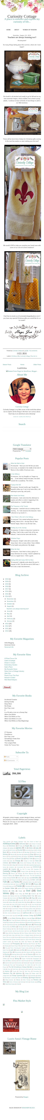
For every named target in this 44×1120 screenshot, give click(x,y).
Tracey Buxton (37, 969)
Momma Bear (6, 926)
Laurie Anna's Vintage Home (19, 908)
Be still (37, 850)
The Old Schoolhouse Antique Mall (19, 967)
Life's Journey (8, 913)
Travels (14, 971)
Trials (20, 971)
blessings (19, 854)
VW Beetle (32, 975)
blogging (26, 854)
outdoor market (7, 941)
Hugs (33, 898)
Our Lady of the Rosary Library (31, 939)
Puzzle (37, 948)
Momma (36, 924)
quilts (12, 950)
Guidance (33, 893)
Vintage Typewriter (17, 975)
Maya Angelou (9, 922)
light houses (17, 913)
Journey (23, 904)
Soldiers (5, 958)
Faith (5, 882)
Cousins (28, 867)
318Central (22, 843)
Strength (26, 960)
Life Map (39, 910)
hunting (39, 898)
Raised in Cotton (10, 677)
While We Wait (15, 549)
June (8, 611)
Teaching (5, 965)
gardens (20, 888)
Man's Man (26, 918)
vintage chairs (35, 973)
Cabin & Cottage (10, 660)
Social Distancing (34, 956)
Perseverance (6, 943)
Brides (19, 856)
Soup (11, 958)
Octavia (30, 937)
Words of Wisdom (30, 30)
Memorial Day (30, 922)
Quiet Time (5, 950)
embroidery (35, 877)
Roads (39, 952)
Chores (22, 862)
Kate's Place (8, 667)
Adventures (12, 846)
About (16, 30)
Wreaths (32, 982)
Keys (10, 906)
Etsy (21, 879)
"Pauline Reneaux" (18, 841)
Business (37, 858)
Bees (10, 852)
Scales (24, 954)
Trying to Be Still (16, 485)
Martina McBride (21, 920)
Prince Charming (14, 948)
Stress (32, 960)
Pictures (33, 943)
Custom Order (24, 871)
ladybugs (34, 906)
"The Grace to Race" (33, 841)
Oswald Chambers (16, 939)
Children (14, 863)
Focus (4, 886)
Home (8, 30)
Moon (15, 928)
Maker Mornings (16, 918)
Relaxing (5, 952)
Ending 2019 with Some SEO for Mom (22, 560)
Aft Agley (20, 846)
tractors (7, 971)
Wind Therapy (26, 979)
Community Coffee (22, 865)
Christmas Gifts (15, 356)
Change (17, 860)
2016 (7, 591)
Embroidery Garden (11, 665)
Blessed (12, 854)
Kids (15, 906)
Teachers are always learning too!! (22, 37)
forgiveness (11, 886)
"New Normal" (7, 841)
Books (4, 856)
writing (39, 982)
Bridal (14, 856)
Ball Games (12, 850)
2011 (7, 628)
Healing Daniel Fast (28, 896)
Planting (7, 945)
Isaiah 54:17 (33, 900)
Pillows (39, 943)
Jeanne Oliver (11, 902)
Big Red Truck (35, 852)
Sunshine (19, 962)
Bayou (32, 850)
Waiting (39, 975)
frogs (33, 886)
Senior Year (38, 954)
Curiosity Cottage (22, 16)
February (10, 618)
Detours (13, 873)
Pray (33, 945)
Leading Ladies (32, 908)
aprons (18, 848)
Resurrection (18, 952)
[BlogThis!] (20, 353)
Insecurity (20, 900)
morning (32, 928)
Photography (16, 943)
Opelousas (36, 937)
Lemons (7, 911)
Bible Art (20, 852)
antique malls (35, 846)
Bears (4, 852)
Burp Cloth (29, 858)
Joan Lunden (6, 904)
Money (26, 926)
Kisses (27, 906)
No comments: (33, 350)
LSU (8, 918)
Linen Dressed (35, 913)
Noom (4, 935)
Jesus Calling (36, 902)
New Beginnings (15, 933)
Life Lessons (30, 911)
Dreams (17, 875)
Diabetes (20, 873)
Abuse (4, 846)
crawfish (5, 869)
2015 (7, 594)
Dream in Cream (10, 662)
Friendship (27, 886)
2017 (7, 589)
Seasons (30, 954)
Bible (15, 852)
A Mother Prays (15, 538)
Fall (11, 882)
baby (37, 848)
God (28, 890)
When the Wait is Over (17, 463)
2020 (7, 581)
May (8, 613)
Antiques (5, 848)
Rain (23, 950)
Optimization (6, 939)
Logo (13, 915)
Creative (13, 869)
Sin (17, 956)
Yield (18, 984)
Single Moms (24, 956)
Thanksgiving (18, 965)
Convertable (20, 867)
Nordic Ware (11, 935)
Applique (12, 848)
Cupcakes (36, 869)
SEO (6, 956)
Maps (33, 918)
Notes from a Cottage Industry (14, 671)
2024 (7, 579)
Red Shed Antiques (11, 679)
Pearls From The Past (12, 675)
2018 (7, 586)
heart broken (13, 898)
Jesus (28, 902)
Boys (9, 856)
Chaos (37, 860)
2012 (7, 626)
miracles (22, 924)
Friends (19, 886)
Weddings (26, 977)
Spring (17, 958)
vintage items (6, 975)
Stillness (10, 960)
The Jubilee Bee (29, 965)
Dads (32, 871)
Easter (13, 877)
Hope (27, 898)
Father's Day (31, 882)
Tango (30, 962)
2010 (7, 631)
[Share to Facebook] (24, 353)
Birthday (5, 854)
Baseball (20, 850)
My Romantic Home (11, 669)
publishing (30, 948)
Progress (23, 948)
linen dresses (6, 915)
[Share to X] (22, 353)
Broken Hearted (34, 856)
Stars (4, 960)
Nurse (37, 935)
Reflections (36, 950)
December (10, 599)
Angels (27, 846)
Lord (18, 915)
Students (38, 960)
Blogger (25, 1097)
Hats (18, 896)
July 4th (34, 904)
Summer (7, 962)
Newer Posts (7, 364)
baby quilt (5, 850)
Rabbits (18, 950)
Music (27, 931)
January (9, 621)
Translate (28, 451)
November (10, 601)
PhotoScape (26, 943)
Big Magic (27, 852)
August (9, 606)
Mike (16, 924)
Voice (26, 975)
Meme (23, 922)
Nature (7, 933)
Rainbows (29, 950)
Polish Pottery (26, 945)
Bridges (25, 856)
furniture (39, 886)
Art (25, 848)
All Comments (10, 760)
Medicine (17, 922)
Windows (36, 980)
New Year (36, 933)
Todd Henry (15, 969)
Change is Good (28, 860)
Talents (25, 962)
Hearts (20, 898)
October (9, 604)
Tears (11, 965)
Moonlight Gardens (23, 928)
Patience (29, 941)
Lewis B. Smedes (16, 910)
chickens (5, 863)
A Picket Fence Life (11, 658)
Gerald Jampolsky (29, 888)
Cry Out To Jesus (25, 869)
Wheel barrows (9, 979)
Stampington (36, 958)
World (21, 982)
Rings (34, 952)
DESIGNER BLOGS (28, 1108)
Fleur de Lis (33, 356)
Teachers (37, 962)
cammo (5, 860)
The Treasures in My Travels (19, 506)
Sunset (13, 962)
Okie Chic (8, 673)
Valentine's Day (7, 973)
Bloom (37, 854)
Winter (5, 982)
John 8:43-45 (15, 904)
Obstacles (23, 937)
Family (16, 882)
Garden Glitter (9, 888)
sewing (12, 956)
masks (29, 920)
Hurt (6, 900)
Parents (16, 941)
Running (7, 954)
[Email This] (18, 353)
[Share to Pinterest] (26, 353)
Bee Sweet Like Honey (17, 495)
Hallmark (12, 896)
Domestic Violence (7, 875)
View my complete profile (22, 416)
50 (28, 843)
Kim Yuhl (21, 906)
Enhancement (14, 879)
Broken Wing (6, 858)
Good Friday (18, 893)
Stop (15, 960)
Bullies (13, 858)
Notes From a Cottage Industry (25, 935)
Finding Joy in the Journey (19, 527)
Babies (31, 848)
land (9, 908)
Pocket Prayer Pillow (16, 945)
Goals (20, 891)
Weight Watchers (36, 977)
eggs (28, 877)
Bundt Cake (20, 858)
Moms (14, 926)
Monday (21, 926)
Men (6, 924)
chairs (10, 860)
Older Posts (37, 364)
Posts (7, 757)
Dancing (5, 873)
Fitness (17, 884)
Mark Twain (12, 920)
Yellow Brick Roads (10, 984)
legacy (39, 908)
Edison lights (21, 877)
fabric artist (35, 880)
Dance (37, 871)
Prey (6, 948)
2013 (7, 623)
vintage (27, 973)
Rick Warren (27, 952)
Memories (38, 922)
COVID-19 (36, 867)
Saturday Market (16, 954)
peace (37, 941)
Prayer (39, 946)
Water (19, 977)
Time (9, 969)
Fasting (24, 882)
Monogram (33, 926)
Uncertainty (36, 971)
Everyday (27, 879)
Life (24, 910)
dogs (37, 873)
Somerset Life (9, 647)
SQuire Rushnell (26, 958)
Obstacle (16, 937)
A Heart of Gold (35, 843)
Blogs (32, 854)
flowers (36, 884)
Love (38, 915)
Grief (26, 893)
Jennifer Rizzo (21, 902)
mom (29, 924)
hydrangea (13, 900)
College (13, 865)
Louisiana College (28, 915)
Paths (22, 941)
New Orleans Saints (27, 933)
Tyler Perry (27, 971)
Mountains (9, 931)
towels (29, 969)
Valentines (19, 973)
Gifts (12, 891)
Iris (26, 900)
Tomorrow (23, 969)
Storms (20, 960)
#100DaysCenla (9, 844)
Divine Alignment (29, 873)
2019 (7, 584)
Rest (11, 952)
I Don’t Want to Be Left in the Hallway (22, 517)
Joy (28, 904)
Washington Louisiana (10, 977)
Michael (11, 924)
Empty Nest (6, 879)
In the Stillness (15, 474)
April (8, 616)
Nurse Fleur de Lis (7, 937)
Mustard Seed (36, 931)
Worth (26, 982)
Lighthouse (26, 913)
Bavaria (27, 850)
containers (11, 867)
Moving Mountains (19, 931)
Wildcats (18, 979)
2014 (7, 596)
